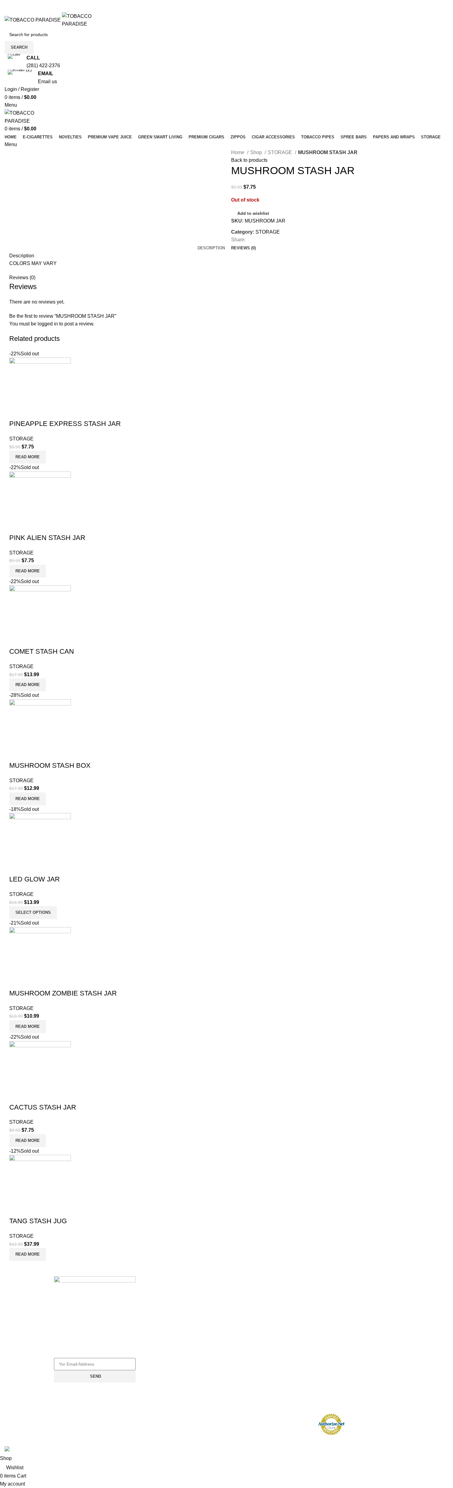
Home (238, 152)
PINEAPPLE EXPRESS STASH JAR (65, 423)
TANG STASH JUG (38, 1221)
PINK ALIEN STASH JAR (47, 538)
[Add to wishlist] (17, 411)
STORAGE (280, 152)
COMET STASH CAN (41, 651)
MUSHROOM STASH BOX (50, 765)
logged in (48, 323)
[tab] (211, 248)
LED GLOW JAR (34, 879)
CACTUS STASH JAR (42, 1107)
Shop (256, 152)
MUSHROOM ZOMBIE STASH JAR (63, 993)
